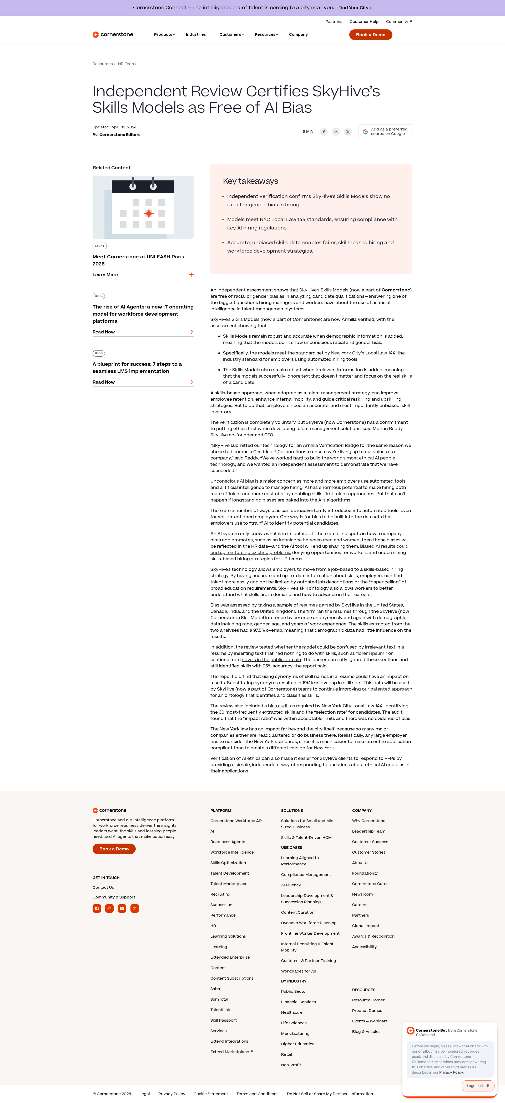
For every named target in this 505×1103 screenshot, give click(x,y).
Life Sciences (294, 1023)
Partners (334, 21)
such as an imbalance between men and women (307, 540)
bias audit (278, 706)
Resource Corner (368, 1000)
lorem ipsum (371, 653)
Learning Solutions (228, 936)
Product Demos (367, 1010)
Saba (215, 989)
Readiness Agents (227, 842)
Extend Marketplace (229, 1052)
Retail (286, 1054)
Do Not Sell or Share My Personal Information (330, 1094)
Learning (218, 947)
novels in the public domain (271, 660)
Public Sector (294, 991)
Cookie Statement (211, 1094)
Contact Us (103, 887)
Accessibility (364, 947)
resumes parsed (316, 605)
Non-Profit (291, 1065)
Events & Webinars (370, 1021)
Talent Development (229, 873)
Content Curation (297, 912)
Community (397, 21)
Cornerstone (396, 290)
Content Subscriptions (232, 978)
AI (212, 831)
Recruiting (220, 894)
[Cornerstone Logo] (113, 35)
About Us (361, 863)
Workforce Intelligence (232, 852)
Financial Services (298, 1002)
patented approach (391, 689)
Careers (359, 905)
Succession (221, 905)
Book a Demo (371, 35)
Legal (144, 1094)
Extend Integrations (229, 1041)
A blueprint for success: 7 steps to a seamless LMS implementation (142, 352)
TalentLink (220, 1010)
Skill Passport (223, 1020)
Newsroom (362, 894)
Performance (223, 915)
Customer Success (370, 842)
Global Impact (365, 926)
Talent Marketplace (229, 884)
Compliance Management (306, 874)
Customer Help (364, 21)
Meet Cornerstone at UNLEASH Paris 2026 (138, 174)
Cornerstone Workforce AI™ (236, 821)
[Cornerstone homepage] (143, 810)
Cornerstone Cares (370, 884)
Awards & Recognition (373, 936)
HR (213, 926)
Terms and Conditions (257, 1094)
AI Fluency (291, 885)
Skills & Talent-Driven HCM (306, 837)
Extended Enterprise (230, 957)
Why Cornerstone (368, 821)
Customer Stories (369, 852)
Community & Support (114, 897)
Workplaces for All (298, 971)
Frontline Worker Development (310, 933)
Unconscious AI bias (232, 481)
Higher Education (298, 1044)
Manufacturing (295, 1033)
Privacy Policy (171, 1094)
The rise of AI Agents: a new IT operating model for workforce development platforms (141, 295)
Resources (103, 64)
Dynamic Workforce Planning (309, 923)
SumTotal (219, 999)
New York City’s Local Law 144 (363, 353)
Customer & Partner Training (308, 961)
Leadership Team (368, 831)
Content (218, 968)
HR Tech (126, 64)
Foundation (363, 873)
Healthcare (291, 1012)
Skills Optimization (228, 863)
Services (218, 1031)
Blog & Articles (366, 1031)
